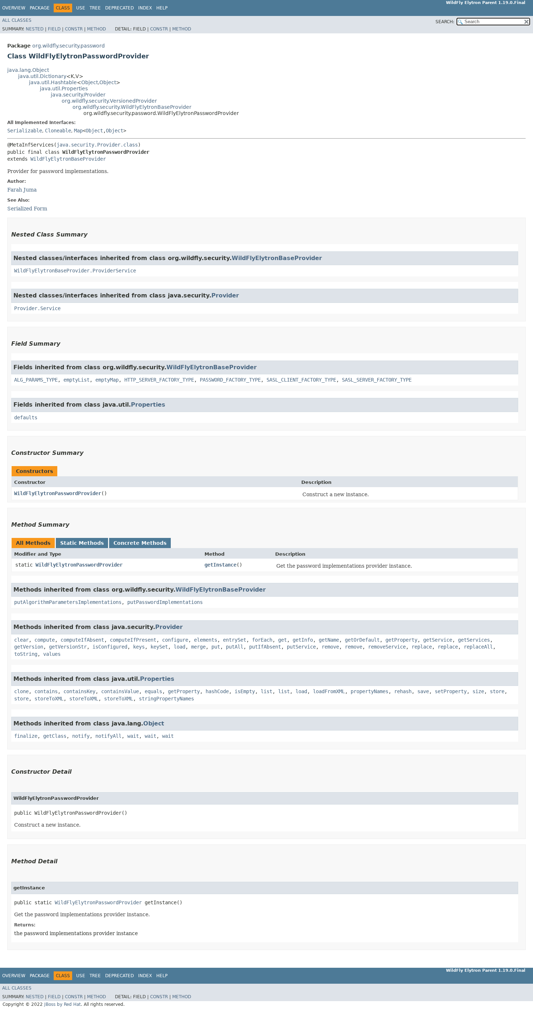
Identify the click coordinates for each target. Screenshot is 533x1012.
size (478, 691)
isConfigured (109, 647)
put (215, 647)
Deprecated (119, 8)
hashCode (217, 691)
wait (133, 736)
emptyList (76, 380)
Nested (35, 29)
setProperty (451, 691)
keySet (159, 647)
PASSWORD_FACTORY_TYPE (230, 380)
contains (46, 691)
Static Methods (82, 543)
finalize (25, 736)
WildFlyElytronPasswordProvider (57, 493)
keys (139, 647)
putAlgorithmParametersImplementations (67, 602)
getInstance (220, 565)
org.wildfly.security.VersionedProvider (109, 101)
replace (422, 647)
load (179, 647)
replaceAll (478, 647)
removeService (387, 647)
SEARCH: (444, 21)
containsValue (120, 691)
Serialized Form (27, 208)
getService (437, 640)
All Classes (17, 20)
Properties (148, 404)
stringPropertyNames (166, 699)
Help (162, 8)
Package (40, 8)
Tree (95, 8)
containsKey (79, 691)
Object (89, 82)
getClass (54, 736)
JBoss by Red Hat (62, 1004)
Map (78, 130)
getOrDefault (362, 640)
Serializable (24, 130)
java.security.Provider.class (97, 145)
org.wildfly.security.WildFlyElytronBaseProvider (132, 107)
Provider (225, 295)
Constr (74, 29)
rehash (403, 691)
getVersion (28, 647)
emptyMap (107, 380)
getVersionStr (68, 647)
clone (21, 691)
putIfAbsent (265, 647)
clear (21, 640)
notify (81, 736)
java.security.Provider (78, 95)
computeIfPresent (133, 640)
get (282, 640)
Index (145, 8)
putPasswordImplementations (165, 602)
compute (44, 640)
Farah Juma (22, 190)
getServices (474, 640)
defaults (25, 417)
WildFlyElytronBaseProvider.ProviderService (75, 270)
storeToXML (48, 699)
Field (54, 29)
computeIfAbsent (82, 640)
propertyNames (369, 691)
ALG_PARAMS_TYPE (36, 380)
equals (153, 691)
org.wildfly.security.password (68, 46)
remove (330, 647)
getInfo (303, 640)
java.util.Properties (64, 88)
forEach (262, 640)
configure (175, 640)
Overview (13, 8)
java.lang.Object (28, 70)
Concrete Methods (139, 543)
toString (25, 654)
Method (96, 29)
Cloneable (58, 130)
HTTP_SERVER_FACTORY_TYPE (159, 380)
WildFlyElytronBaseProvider (68, 159)
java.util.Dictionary (42, 76)
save (423, 691)
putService (301, 647)
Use (80, 8)
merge (198, 647)
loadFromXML (329, 691)
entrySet (234, 640)
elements (205, 640)
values (52, 654)
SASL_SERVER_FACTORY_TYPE (377, 380)
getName (329, 640)
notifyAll (108, 736)
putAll (234, 647)
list (266, 691)
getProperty (401, 640)
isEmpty (245, 691)
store (497, 691)
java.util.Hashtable (53, 82)
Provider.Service (37, 308)
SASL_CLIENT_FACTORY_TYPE (301, 380)
